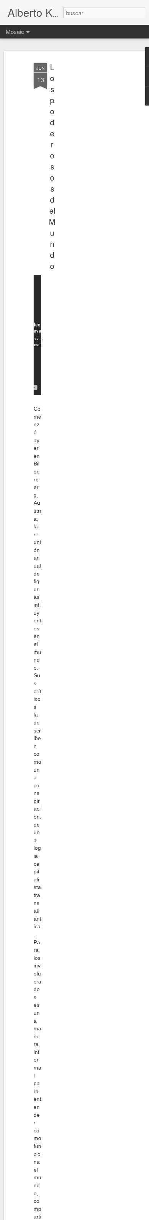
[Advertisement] (83, 179)
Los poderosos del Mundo (52, 166)
